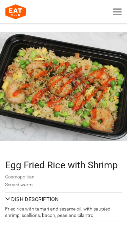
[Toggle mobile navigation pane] (117, 11)
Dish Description (35, 199)
